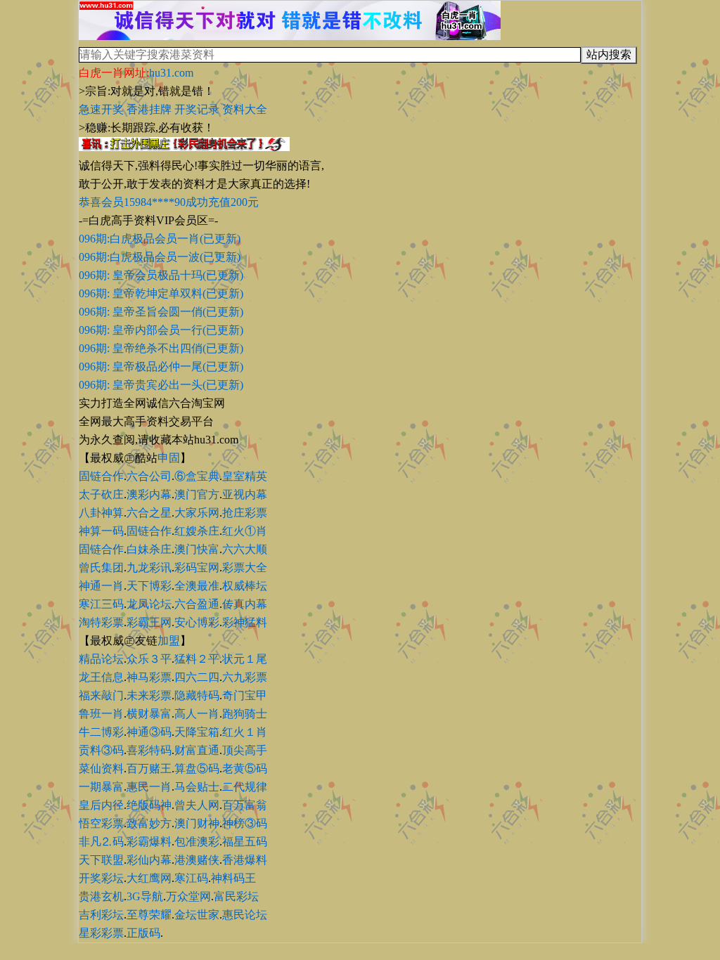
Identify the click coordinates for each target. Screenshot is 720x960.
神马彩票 (149, 677)
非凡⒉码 (101, 842)
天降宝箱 (196, 732)
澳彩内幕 (149, 494)
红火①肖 (244, 531)
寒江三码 (101, 604)
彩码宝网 (196, 567)
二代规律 (244, 787)
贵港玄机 (101, 896)
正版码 (143, 933)
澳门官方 (196, 494)
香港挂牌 (149, 109)
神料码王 (233, 878)
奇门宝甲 (244, 695)
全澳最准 (196, 586)
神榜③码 (244, 823)
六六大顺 (244, 549)
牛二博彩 (101, 732)
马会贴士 (196, 787)
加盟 (169, 641)
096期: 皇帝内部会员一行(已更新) (161, 330)
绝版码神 (149, 805)
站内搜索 (608, 54)
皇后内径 (101, 805)
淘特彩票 (101, 622)
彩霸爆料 (149, 842)
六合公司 (149, 476)
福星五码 (244, 842)
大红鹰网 (149, 878)
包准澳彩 (196, 842)
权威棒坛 (244, 586)
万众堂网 (188, 896)
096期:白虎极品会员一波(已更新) (159, 257)
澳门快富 (196, 549)
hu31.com (171, 73)
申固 (169, 458)
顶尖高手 (244, 750)
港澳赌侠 (196, 860)
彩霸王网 (149, 622)
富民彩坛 (236, 896)
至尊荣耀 (149, 915)
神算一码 (101, 531)
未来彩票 (149, 695)
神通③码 (149, 732)
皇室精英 (244, 476)
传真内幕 (244, 604)
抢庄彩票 (244, 513)
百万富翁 (244, 805)
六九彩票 (244, 677)
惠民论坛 (244, 915)
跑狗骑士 (244, 714)
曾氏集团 (101, 567)
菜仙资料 (101, 768)
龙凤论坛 (149, 604)
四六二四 (196, 677)
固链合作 (101, 476)
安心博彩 (196, 622)
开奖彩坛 (101, 878)
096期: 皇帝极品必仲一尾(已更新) (161, 366)
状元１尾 (244, 659)
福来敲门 (101, 695)
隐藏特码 (196, 695)
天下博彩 (149, 586)
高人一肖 (196, 714)
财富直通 (196, 750)
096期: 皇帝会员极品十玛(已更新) (161, 275)
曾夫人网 (196, 805)
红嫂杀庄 (196, 531)
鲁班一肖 (101, 714)
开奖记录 (196, 109)
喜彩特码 (149, 750)
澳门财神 (196, 823)
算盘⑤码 (196, 768)
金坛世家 (196, 915)
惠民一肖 (149, 787)
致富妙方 (149, 823)
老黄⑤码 (244, 768)
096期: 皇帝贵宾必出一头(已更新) (161, 385)
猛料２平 (196, 659)
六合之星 (149, 513)
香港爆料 (244, 860)
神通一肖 (101, 586)
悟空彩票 (101, 823)
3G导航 (145, 896)
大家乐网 (196, 513)
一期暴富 (101, 787)
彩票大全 (244, 567)
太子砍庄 (101, 494)
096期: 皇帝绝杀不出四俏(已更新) (161, 348)
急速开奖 (101, 109)
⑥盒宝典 (196, 476)
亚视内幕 (244, 494)
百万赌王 (149, 768)
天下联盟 (101, 860)
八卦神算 (101, 513)
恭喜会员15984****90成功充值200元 (169, 202)
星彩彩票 (101, 933)
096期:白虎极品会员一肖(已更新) (159, 239)
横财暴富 (149, 714)
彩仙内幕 (149, 860)
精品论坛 (101, 659)
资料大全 (244, 109)
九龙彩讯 (149, 567)
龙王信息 (101, 677)
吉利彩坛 (101, 915)
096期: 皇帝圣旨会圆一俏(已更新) (161, 312)
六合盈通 (196, 604)
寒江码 (191, 878)
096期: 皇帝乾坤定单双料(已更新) (161, 293)
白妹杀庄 (149, 549)
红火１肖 (244, 732)
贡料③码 (101, 750)
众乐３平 (149, 659)
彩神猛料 (244, 622)
